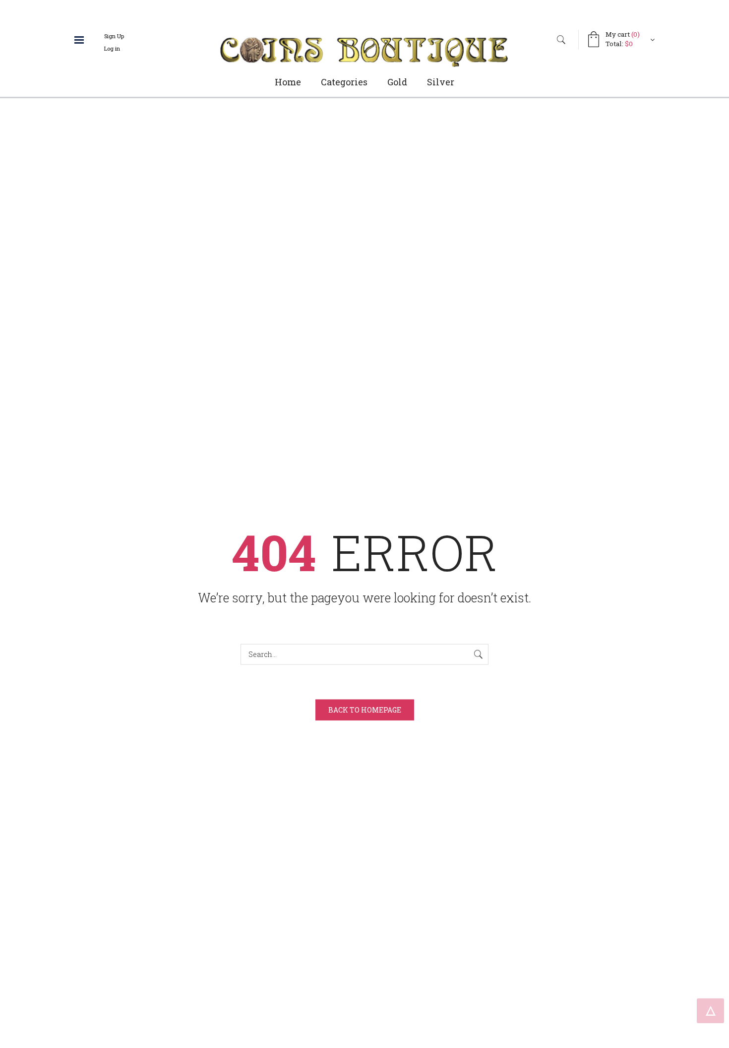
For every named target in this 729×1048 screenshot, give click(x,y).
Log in (112, 48)
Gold (397, 82)
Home (288, 82)
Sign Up (114, 36)
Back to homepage (364, 709)
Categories (344, 82)
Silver (440, 82)
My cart (623, 34)
